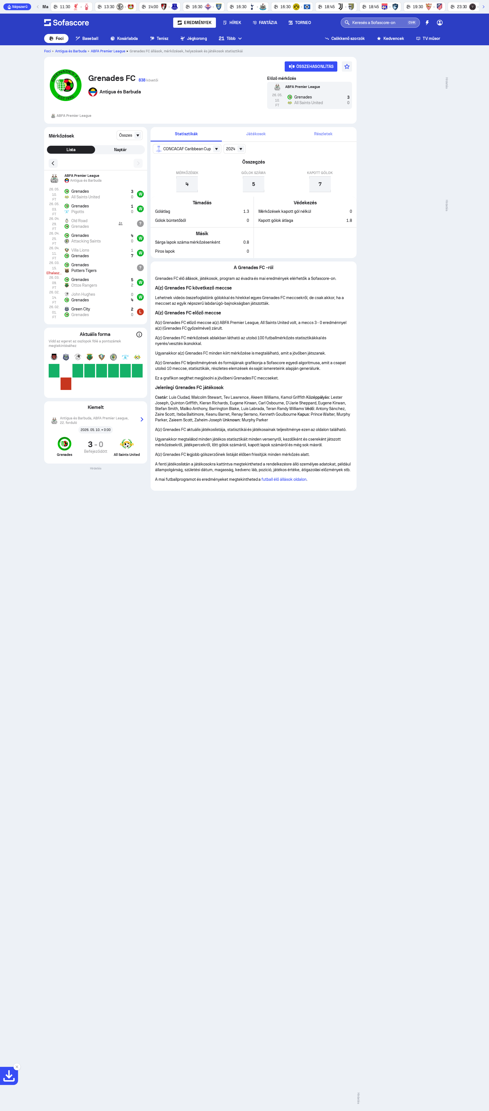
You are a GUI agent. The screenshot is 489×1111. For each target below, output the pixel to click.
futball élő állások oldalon (283, 479)
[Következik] (483, 6)
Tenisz (162, 38)
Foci (60, 38)
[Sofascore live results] (66, 23)
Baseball (90, 38)
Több (227, 38)
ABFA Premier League (108, 51)
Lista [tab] (71, 149)
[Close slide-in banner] (17, 1066)
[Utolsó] (37, 6)
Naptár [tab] (120, 149)
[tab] (186, 134)
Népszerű (19, 7)
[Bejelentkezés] (440, 23)
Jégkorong (197, 38)
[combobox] (130, 135)
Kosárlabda (127, 38)
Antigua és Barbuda (71, 51)
